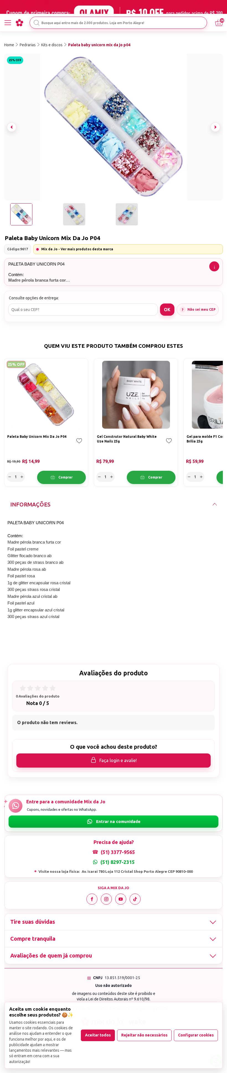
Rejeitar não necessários (144, 1035)
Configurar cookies (196, 1035)
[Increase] (22, 477)
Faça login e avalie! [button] (118, 760)
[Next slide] (215, 127)
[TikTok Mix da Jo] (135, 899)
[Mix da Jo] (19, 23)
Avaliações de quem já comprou (51, 955)
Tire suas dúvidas (32, 921)
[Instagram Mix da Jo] (106, 899)
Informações (30, 504)
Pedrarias (28, 45)
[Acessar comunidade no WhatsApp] (113, 821)
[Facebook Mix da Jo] (91, 899)
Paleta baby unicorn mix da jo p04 (99, 45)
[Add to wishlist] (79, 444)
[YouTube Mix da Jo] (120, 899)
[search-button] (36, 22)
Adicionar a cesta (61, 477)
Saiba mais (214, 266)
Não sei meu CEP (201, 309)
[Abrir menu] (7, 23)
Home (9, 45)
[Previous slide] (11, 127)
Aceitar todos (98, 1035)
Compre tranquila (32, 938)
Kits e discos (52, 45)
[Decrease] (10, 477)
